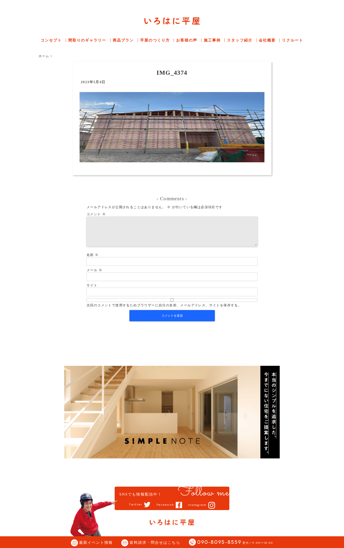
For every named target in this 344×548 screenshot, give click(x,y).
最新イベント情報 (96, 542)
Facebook (165, 505)
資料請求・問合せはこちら (154, 542)
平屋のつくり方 (155, 40)
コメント (96, 214)
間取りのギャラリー (87, 40)
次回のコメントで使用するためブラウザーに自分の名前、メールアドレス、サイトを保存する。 (164, 305)
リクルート (292, 40)
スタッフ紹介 (240, 40)
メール (94, 270)
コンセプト (51, 40)
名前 (93, 255)
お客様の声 (187, 40)
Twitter (135, 505)
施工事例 (212, 40)
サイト (92, 285)
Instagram (197, 505)
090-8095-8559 (235, 542)
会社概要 (267, 40)
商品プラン (123, 40)
